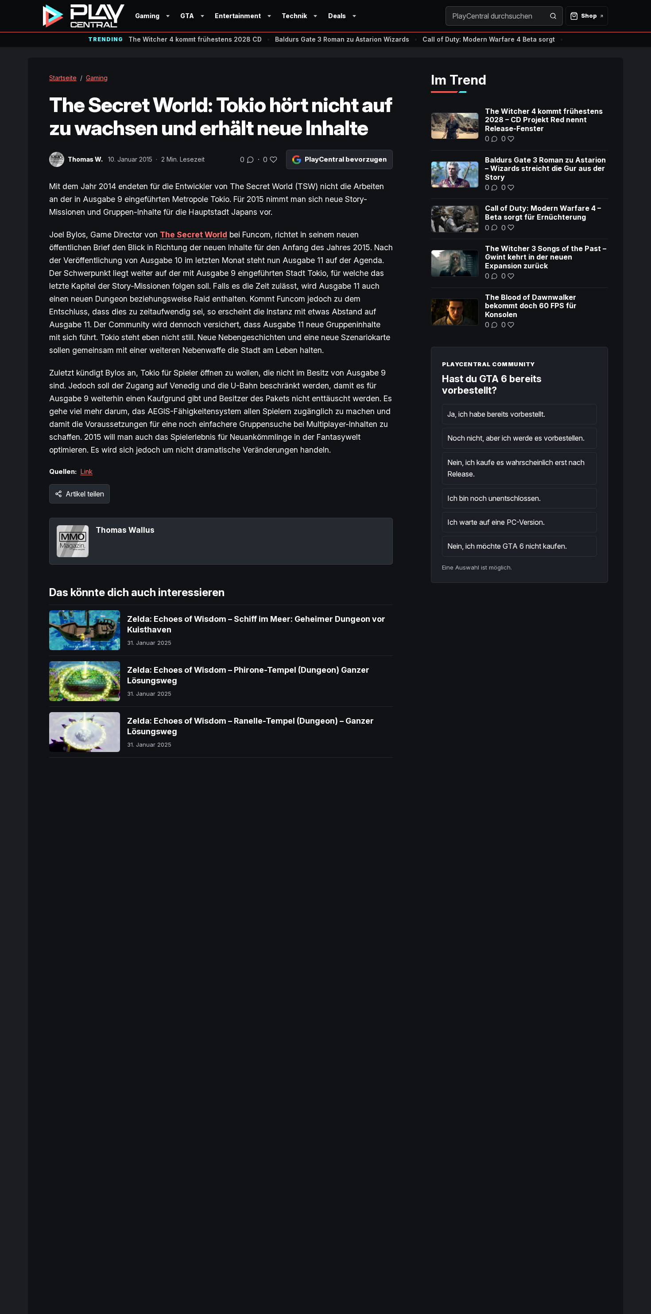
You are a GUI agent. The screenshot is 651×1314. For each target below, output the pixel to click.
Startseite (63, 77)
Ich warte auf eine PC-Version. (496, 522)
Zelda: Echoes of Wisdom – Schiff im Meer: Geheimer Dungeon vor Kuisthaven (256, 624)
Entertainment (238, 15)
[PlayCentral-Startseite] (83, 15)
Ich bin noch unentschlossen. (494, 498)
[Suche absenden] (553, 16)
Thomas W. (85, 159)
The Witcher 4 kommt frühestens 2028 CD (195, 39)
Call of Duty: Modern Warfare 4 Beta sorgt (488, 39)
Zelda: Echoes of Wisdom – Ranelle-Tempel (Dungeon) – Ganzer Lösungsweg (250, 726)
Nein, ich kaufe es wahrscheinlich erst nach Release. (516, 468)
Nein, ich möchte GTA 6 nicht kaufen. (507, 546)
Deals (337, 15)
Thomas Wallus (125, 530)
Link (86, 471)
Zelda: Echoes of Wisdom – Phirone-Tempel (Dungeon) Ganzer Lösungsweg (248, 675)
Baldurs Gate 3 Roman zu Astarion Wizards (342, 39)
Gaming (147, 15)
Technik (294, 15)
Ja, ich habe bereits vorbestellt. (496, 414)
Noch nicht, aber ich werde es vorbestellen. (516, 438)
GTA (187, 15)
